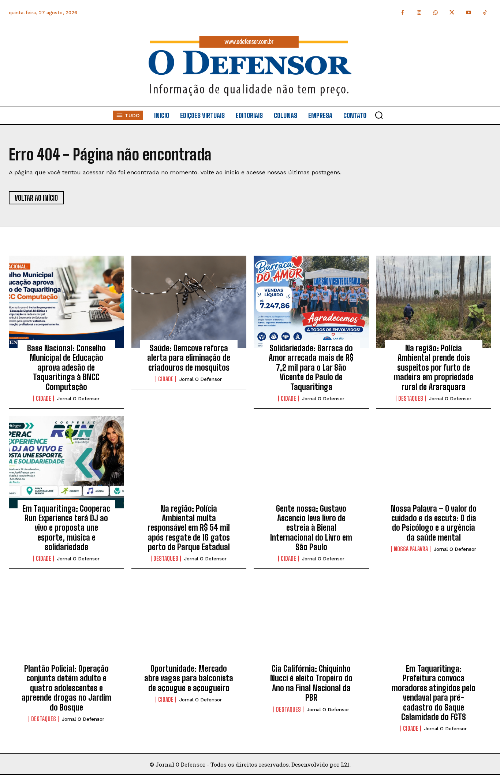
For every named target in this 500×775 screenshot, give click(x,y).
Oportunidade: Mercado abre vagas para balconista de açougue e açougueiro (188, 678)
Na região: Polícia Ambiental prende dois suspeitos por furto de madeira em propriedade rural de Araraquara (433, 367)
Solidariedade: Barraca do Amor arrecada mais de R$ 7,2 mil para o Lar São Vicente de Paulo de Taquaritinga (311, 367)
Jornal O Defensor (78, 398)
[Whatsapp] (435, 12)
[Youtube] (468, 12)
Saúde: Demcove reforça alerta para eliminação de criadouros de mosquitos (188, 357)
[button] (379, 115)
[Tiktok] (484, 12)
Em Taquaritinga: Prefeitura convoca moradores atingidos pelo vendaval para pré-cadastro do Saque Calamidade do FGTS (433, 693)
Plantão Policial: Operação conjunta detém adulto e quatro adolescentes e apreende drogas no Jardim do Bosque (66, 688)
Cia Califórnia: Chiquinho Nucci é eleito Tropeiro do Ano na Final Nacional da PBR (311, 683)
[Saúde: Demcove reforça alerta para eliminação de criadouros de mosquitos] (189, 302)
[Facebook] (402, 12)
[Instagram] (419, 12)
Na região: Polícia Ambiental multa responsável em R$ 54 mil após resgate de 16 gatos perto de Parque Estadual (189, 528)
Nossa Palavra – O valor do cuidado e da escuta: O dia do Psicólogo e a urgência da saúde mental (434, 523)
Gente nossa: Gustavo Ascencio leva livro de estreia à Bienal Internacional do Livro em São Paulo (311, 528)
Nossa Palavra (411, 549)
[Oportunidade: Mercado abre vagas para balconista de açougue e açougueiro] (189, 622)
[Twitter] (451, 12)
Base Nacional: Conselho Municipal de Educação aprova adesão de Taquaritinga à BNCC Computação (66, 367)
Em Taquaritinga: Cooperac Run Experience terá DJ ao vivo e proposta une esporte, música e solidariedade (66, 528)
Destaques (410, 398)
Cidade (43, 398)
